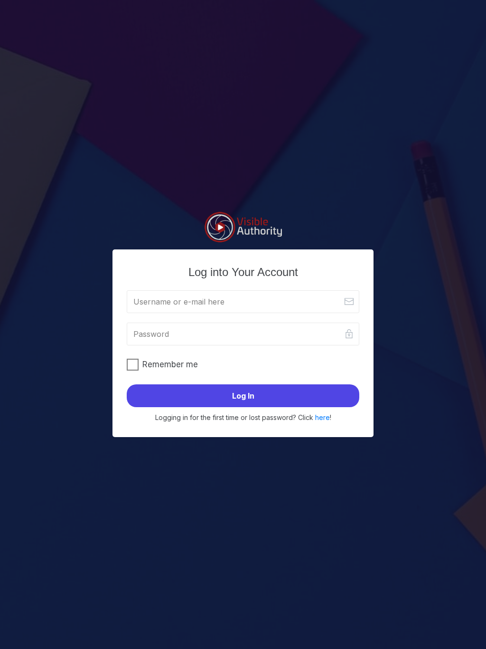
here (322, 417)
